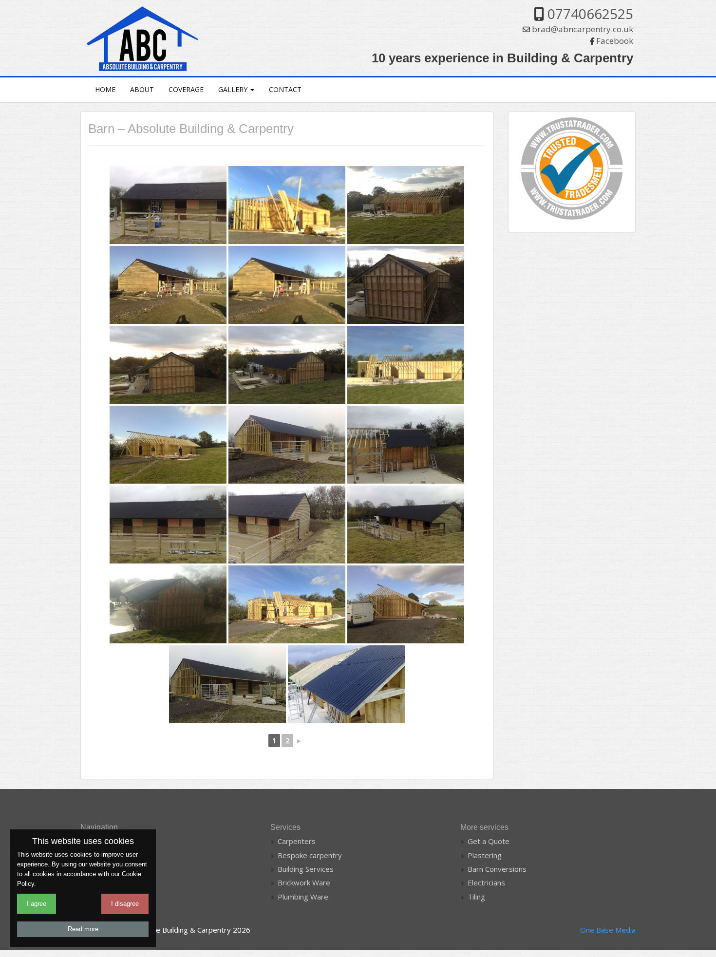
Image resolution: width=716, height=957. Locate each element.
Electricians (486, 882)
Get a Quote (488, 841)
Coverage (186, 89)
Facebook (614, 40)
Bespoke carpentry (310, 855)
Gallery (233, 89)
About (142, 89)
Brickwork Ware (304, 882)
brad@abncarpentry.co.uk (582, 29)
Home (105, 89)
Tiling (476, 896)
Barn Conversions (497, 869)
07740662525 (590, 13)
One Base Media (608, 930)
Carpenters (297, 841)
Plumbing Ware (303, 896)
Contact (285, 89)
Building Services (306, 869)
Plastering (485, 855)
